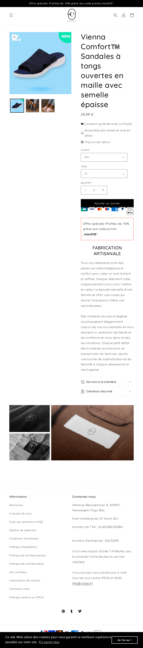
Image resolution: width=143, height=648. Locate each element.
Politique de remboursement (27, 555)
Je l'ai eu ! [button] (124, 640)
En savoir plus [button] (49, 642)
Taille (84, 166)
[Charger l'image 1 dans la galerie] (17, 105)
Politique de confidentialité (26, 563)
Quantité (86, 182)
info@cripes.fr (82, 583)
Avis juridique (18, 572)
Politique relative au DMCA (26, 597)
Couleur (85, 149)
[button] (11, 15)
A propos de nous (20, 513)
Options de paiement (22, 530)
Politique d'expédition (23, 547)
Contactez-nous (19, 588)
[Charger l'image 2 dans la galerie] (32, 105)
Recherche (16, 505)
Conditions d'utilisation (24, 538)
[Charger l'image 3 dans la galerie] (48, 105)
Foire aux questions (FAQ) (26, 521)
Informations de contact (24, 580)
